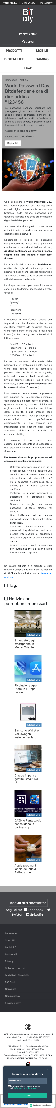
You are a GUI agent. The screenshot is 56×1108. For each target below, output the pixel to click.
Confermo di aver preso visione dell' (25, 1087)
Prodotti (14, 50)
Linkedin (36, 914)
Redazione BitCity (26, 130)
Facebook (35, 910)
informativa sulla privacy (25, 1088)
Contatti (10, 940)
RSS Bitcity (11, 982)
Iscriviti (27, 1095)
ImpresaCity (46, 2)
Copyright (10, 989)
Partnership (11, 954)
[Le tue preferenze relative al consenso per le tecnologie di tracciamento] (41, 1105)
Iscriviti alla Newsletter (28, 903)
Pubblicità (10, 947)
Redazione (11, 933)
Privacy (9, 961)
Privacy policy (13, 1003)
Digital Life (14, 59)
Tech (28, 68)
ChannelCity (28, 2)
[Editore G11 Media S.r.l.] (28, 1065)
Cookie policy (12, 996)
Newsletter (29, 34)
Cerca (29, 41)
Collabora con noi (15, 968)
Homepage (11, 79)
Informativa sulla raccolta (18, 1104)
